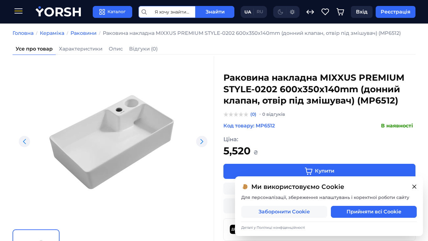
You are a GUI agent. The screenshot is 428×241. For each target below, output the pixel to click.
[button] (24, 141)
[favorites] (325, 12)
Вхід (362, 12)
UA (247, 12)
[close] (414, 187)
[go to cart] (340, 12)
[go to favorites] (325, 12)
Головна (23, 33)
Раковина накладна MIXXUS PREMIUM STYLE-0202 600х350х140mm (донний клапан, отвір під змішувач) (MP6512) (252, 33)
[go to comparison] (310, 12)
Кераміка (52, 33)
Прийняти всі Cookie (374, 212)
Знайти (215, 12)
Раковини (83, 33)
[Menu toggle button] (18, 12)
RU (260, 11)
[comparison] (310, 12)
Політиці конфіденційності (281, 227)
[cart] (340, 12)
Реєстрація (395, 12)
